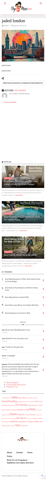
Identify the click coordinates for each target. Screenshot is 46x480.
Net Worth (21, 418)
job (25, 410)
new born (29, 418)
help (3, 410)
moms (20, 414)
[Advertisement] (23, 135)
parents (14, 421)
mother (32, 414)
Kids (32, 409)
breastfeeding (9, 401)
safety (4, 426)
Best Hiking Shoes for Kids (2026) (20, 255)
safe (41, 422)
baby (15, 397)
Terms (29, 452)
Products (8, 178)
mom (13, 414)
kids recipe (39, 410)
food (40, 405)
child (36, 401)
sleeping (8, 426)
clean (41, 401)
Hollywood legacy (11, 410)
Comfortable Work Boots (16, 385)
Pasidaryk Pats (12, 387)
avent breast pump (7, 398)
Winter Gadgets (12, 383)
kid (27, 409)
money (26, 415)
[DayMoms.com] (20, 13)
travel (23, 426)
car (28, 401)
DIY (17, 405)
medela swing (5, 415)
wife (26, 426)
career (32, 401)
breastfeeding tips (22, 401)
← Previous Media (9, 102)
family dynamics (33, 405)
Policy (9, 456)
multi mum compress (10, 418)
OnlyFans (35, 418)
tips (17, 425)
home (20, 409)
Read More (19, 195)
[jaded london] (23, 46)
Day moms (11, 405)
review (36, 421)
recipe (29, 421)
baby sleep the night (32, 398)
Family (23, 404)
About (9, 452)
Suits (13, 426)
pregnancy (22, 421)
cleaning (4, 405)
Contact (19, 452)
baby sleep (22, 398)
